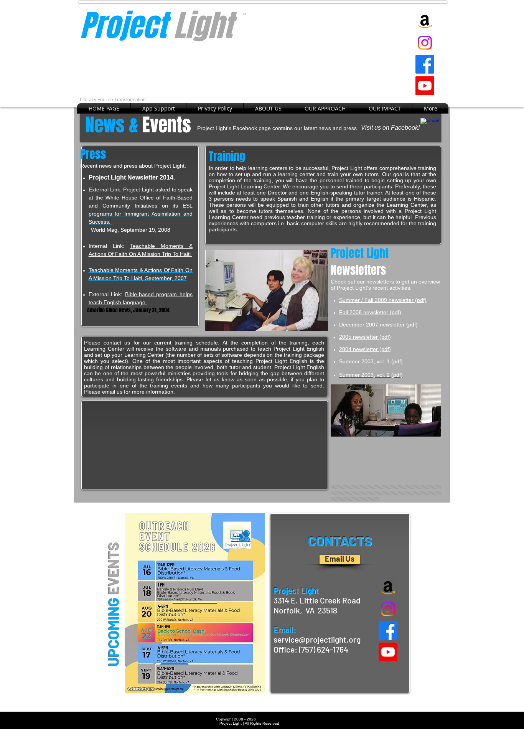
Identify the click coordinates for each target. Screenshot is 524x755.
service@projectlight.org (317, 639)
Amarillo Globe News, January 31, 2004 (125, 310)
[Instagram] (424, 42)
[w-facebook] (429, 127)
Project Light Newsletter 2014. (132, 177)
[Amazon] (424, 21)
